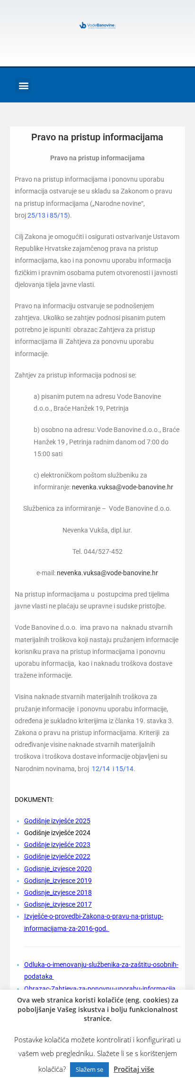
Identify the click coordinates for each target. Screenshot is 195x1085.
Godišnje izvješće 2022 (57, 856)
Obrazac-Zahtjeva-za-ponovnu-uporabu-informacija (100, 989)
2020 (84, 869)
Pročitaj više (134, 1069)
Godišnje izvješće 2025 (57, 821)
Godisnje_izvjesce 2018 (58, 892)
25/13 (36, 215)
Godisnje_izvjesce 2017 (58, 904)
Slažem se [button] (89, 1069)
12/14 (101, 768)
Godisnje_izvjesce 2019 (58, 880)
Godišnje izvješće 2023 (57, 844)
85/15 (59, 215)
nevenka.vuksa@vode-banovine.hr (122, 487)
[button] (23, 85)
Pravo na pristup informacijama (97, 137)
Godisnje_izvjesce (50, 869)
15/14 (124, 768)
